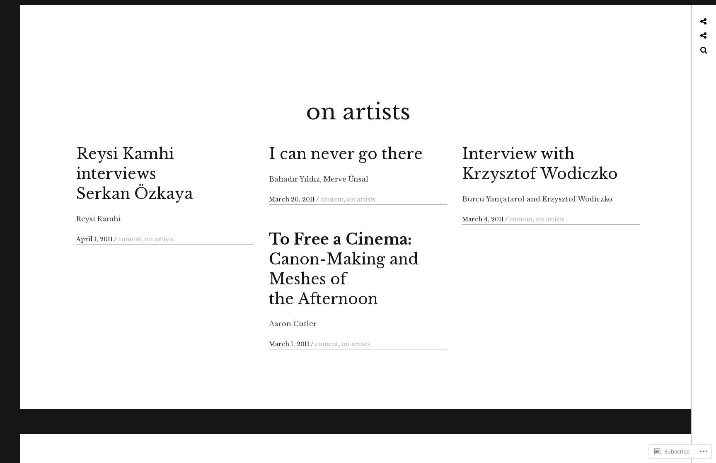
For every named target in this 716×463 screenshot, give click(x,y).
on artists (159, 239)
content (129, 239)
